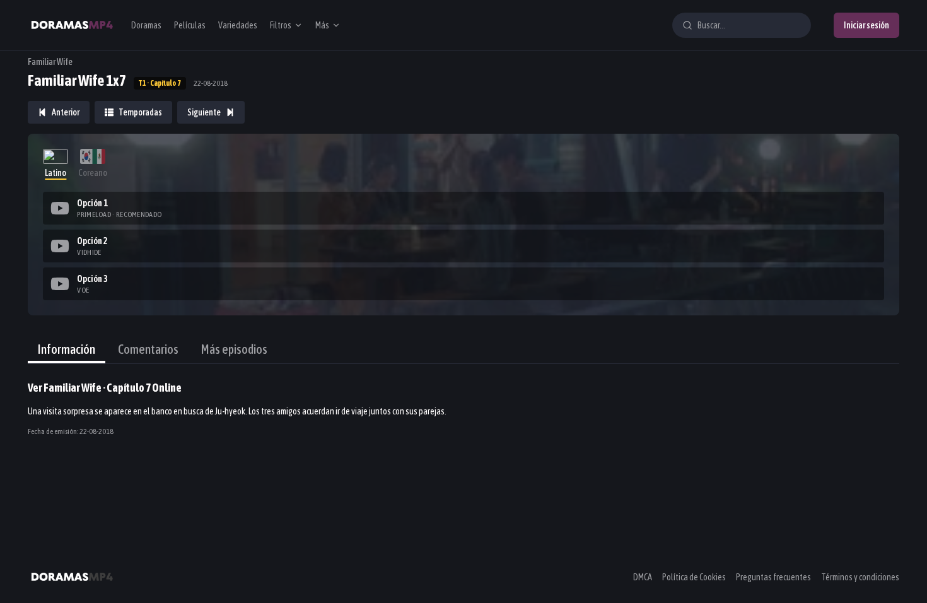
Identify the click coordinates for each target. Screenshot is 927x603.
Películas (190, 25)
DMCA (642, 577)
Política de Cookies (694, 577)
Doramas (146, 25)
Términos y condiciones (860, 577)
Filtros (280, 25)
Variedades (237, 25)
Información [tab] (66, 349)
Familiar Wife (50, 62)
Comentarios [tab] (148, 349)
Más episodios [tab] (234, 349)
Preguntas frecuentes (773, 577)
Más (322, 25)
